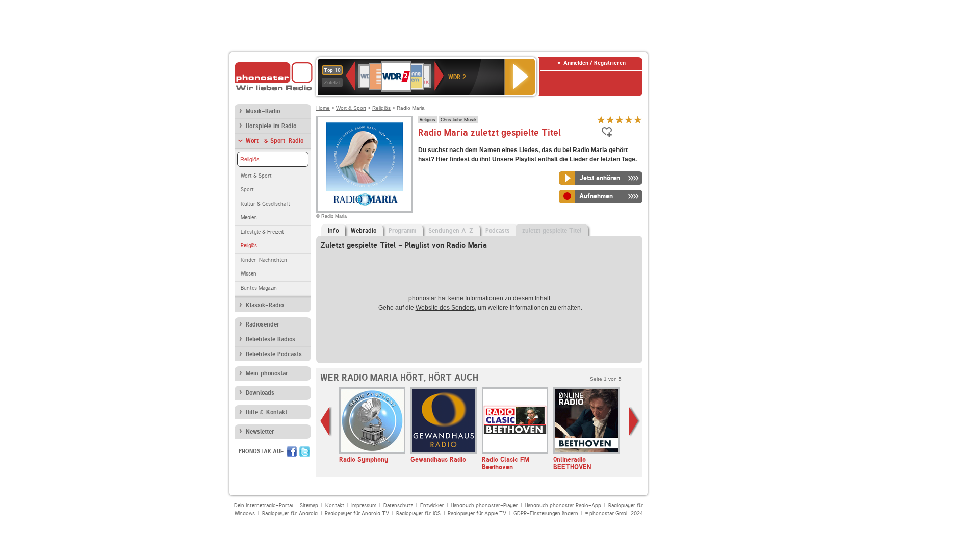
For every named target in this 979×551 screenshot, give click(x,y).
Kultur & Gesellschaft (265, 204)
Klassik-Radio (265, 305)
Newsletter (260, 431)
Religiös (250, 159)
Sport (247, 189)
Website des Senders (445, 307)
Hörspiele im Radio (271, 126)
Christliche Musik (459, 119)
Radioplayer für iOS (418, 513)
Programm (402, 230)
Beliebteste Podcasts (274, 354)
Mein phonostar (267, 373)
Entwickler (432, 505)
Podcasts (497, 230)
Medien (249, 217)
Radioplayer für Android (290, 513)
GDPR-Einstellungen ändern (545, 513)
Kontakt (334, 505)
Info (333, 230)
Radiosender (262, 324)
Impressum (363, 505)
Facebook (292, 451)
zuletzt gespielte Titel (551, 230)
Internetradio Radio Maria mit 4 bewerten (628, 119)
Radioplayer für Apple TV (477, 513)
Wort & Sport (256, 175)
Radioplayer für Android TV (357, 513)
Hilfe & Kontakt (266, 412)
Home (323, 108)
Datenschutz (398, 505)
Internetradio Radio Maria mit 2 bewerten (610, 119)
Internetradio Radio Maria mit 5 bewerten (637, 119)
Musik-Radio (263, 111)
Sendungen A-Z (450, 230)
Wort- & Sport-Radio (274, 140)
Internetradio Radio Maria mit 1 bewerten (601, 119)
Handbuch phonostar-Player (484, 505)
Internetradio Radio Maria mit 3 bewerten (619, 119)
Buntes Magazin (259, 288)
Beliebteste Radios (270, 339)
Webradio (363, 230)
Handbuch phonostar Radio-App (563, 505)
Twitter (304, 451)
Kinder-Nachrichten (264, 260)
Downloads (260, 392)
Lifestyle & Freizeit (262, 232)
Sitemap (309, 505)
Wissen (248, 273)
